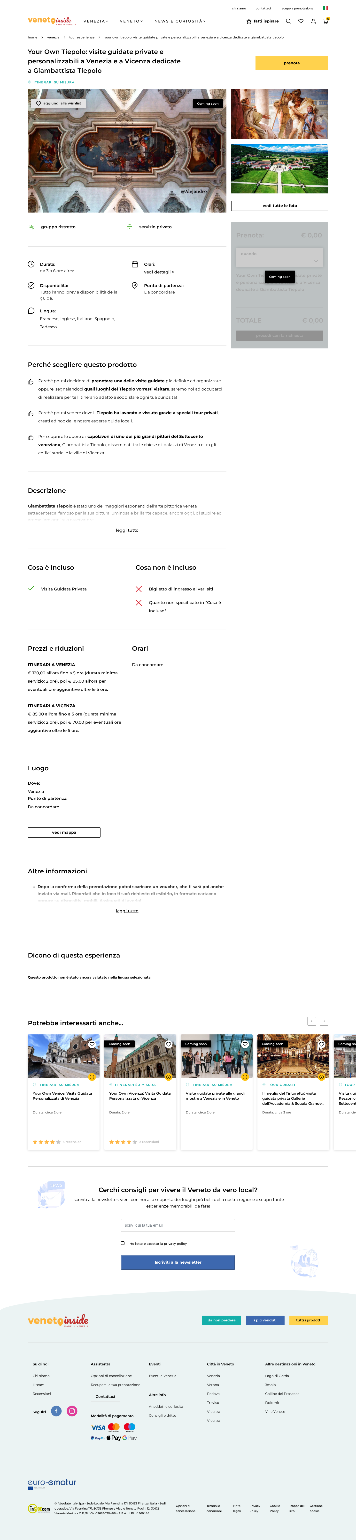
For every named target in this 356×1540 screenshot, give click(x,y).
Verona (213, 1385)
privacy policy (175, 1243)
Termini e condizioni (214, 1508)
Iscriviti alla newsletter (178, 1262)
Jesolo (270, 1385)
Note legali (237, 1508)
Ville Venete (275, 1411)
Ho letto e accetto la (158, 1243)
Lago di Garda (277, 1376)
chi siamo (239, 8)
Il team (39, 1385)
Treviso (213, 1402)
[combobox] (325, 8)
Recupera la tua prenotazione (115, 1385)
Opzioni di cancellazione (111, 1376)
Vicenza (213, 1411)
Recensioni (42, 1394)
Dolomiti (272, 1402)
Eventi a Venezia (162, 1376)
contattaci (263, 8)
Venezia (213, 1376)
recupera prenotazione (296, 8)
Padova (213, 1394)
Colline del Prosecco (282, 1394)
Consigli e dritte (162, 1415)
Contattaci (105, 1396)
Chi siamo (41, 1376)
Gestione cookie (316, 1508)
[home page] (56, 21)
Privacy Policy (254, 1508)
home (32, 37)
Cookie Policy (275, 1508)
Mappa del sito (296, 1508)
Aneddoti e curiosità (166, 1406)
